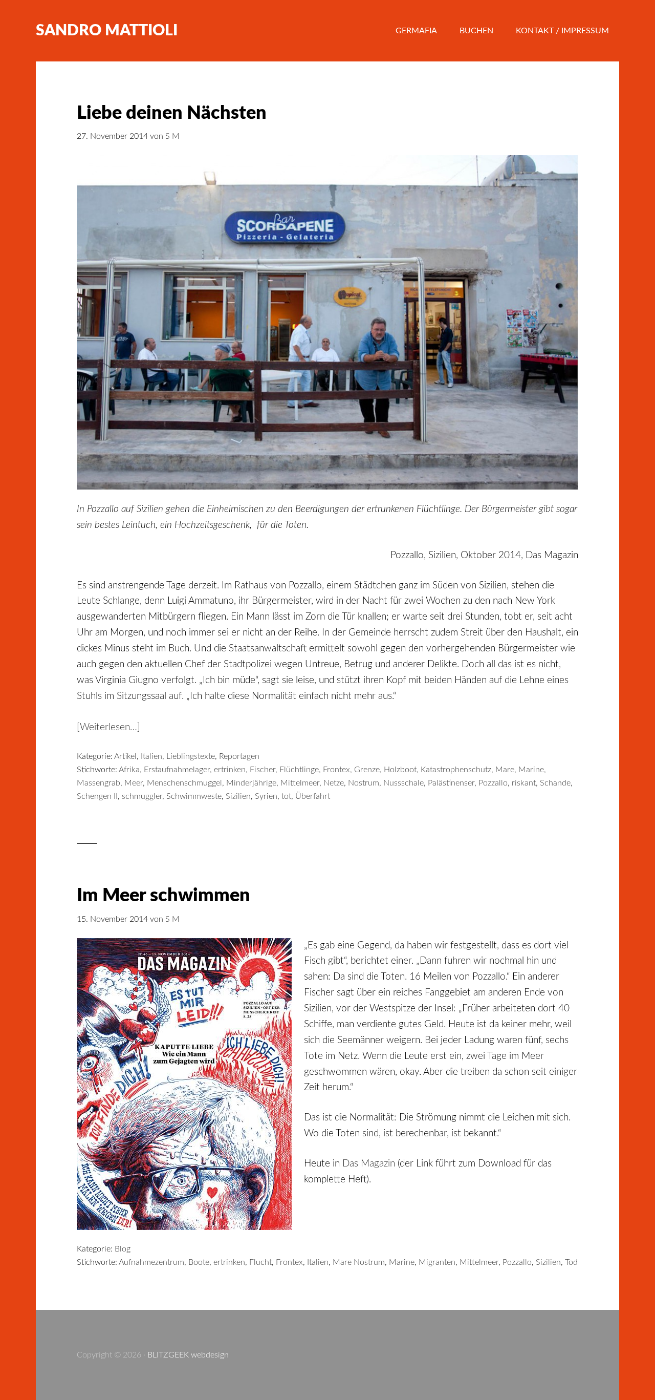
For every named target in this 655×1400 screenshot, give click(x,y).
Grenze (367, 770)
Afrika (129, 770)
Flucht (260, 1262)
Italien (151, 756)
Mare (504, 770)
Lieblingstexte (190, 756)
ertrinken (230, 770)
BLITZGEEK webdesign (188, 1355)
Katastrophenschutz (456, 770)
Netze (333, 783)
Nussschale (403, 783)
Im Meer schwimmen (163, 895)
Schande (555, 783)
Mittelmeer (299, 783)
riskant (524, 783)
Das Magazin (368, 1164)
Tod (571, 1262)
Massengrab (98, 783)
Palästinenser (451, 783)
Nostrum (363, 783)
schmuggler (142, 796)
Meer (133, 783)
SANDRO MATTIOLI (107, 30)
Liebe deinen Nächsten (172, 113)
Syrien (266, 796)
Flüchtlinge (299, 770)
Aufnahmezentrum (151, 1262)
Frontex (336, 770)
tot (286, 796)
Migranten (437, 1262)
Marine (531, 770)
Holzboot (400, 770)
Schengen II (97, 796)
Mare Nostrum (359, 1262)
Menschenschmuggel (184, 783)
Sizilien (238, 796)
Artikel (125, 756)
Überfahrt (312, 796)
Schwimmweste (194, 796)
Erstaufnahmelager (177, 770)
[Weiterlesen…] (108, 727)
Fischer (262, 770)
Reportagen (239, 756)
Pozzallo (493, 783)
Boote (198, 1262)
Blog (122, 1249)
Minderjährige (251, 783)
